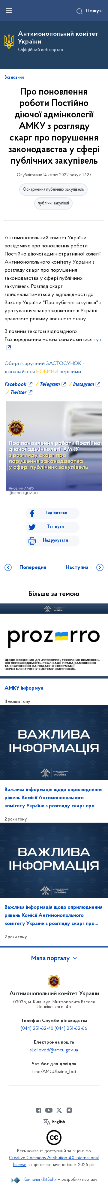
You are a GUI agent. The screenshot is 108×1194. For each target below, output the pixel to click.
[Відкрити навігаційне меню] (9, 11)
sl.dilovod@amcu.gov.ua (54, 1050)
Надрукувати (55, 540)
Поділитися (55, 513)
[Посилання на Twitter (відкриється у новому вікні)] (59, 1110)
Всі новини (14, 78)
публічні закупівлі (53, 203)
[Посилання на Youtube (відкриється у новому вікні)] (48, 1110)
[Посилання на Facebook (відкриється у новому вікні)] (38, 1110)
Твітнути (55, 526)
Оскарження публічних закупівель (53, 189)
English (58, 1122)
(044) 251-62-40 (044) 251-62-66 (54, 1028)
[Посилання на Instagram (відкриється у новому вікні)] (69, 1110)
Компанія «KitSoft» (40, 1179)
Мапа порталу (50, 958)
